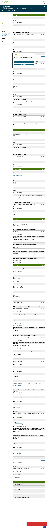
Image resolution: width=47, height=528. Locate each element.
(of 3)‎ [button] (32, 426)
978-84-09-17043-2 (19, 355)
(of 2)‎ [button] (27, 394)
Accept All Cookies (23, 64)
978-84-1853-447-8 (19, 323)
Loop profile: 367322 (4, 35)
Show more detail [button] (43, 34)
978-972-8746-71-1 (19, 477)
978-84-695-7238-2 (19, 415)
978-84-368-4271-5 (19, 331)
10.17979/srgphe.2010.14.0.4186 (18, 461)
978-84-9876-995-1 (19, 453)
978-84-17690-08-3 (19, 377)
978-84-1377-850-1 (19, 338)
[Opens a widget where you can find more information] (44, 527)
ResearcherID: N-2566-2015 (5, 34)
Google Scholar (4, 27)
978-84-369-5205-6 (17, 431)
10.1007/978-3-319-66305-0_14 (18, 392)
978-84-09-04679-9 (19, 385)
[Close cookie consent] (34, 53)
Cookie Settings (24, 66)
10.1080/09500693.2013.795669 (18, 423)
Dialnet (3, 28)
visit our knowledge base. (43, 523)
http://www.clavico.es (17, 213)
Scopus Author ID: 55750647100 (6, 33)
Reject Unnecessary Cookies (23, 62)
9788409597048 (18, 296)
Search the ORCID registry (30, 3)
